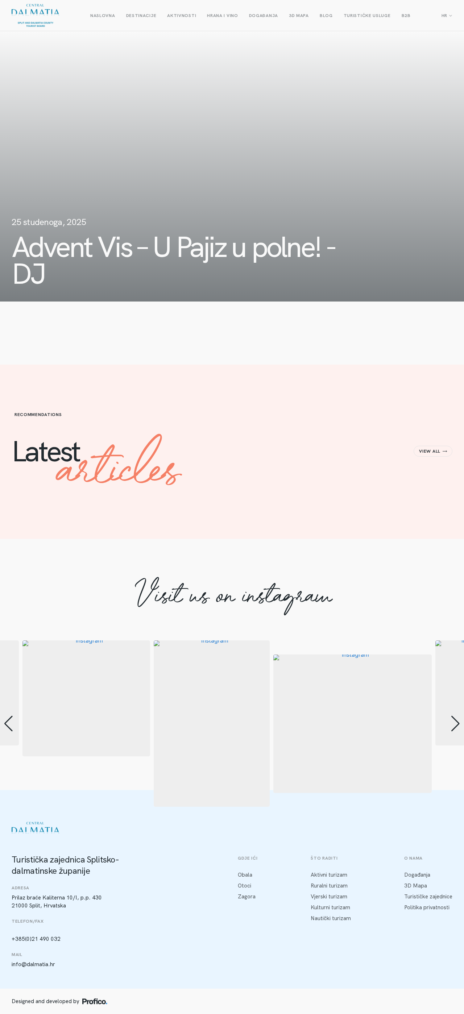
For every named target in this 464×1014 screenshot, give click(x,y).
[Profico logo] (94, 1001)
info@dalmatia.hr (33, 964)
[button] (232, 801)
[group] (86, 698)
